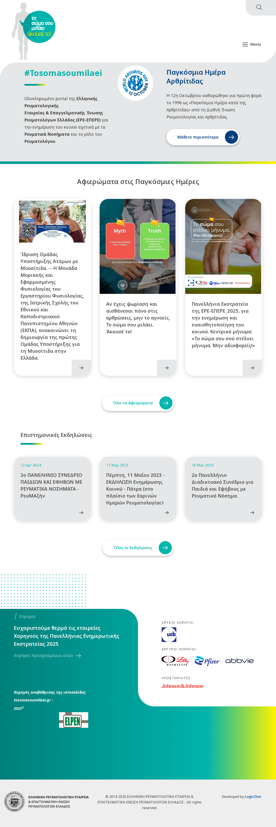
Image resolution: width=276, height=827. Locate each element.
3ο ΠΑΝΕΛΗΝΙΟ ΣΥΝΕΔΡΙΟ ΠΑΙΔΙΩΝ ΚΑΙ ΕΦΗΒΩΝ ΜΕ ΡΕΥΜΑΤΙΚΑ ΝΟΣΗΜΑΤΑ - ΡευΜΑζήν (51, 485)
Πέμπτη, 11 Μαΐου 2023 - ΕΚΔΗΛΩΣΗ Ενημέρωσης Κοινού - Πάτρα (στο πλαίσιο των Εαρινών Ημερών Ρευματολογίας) (135, 489)
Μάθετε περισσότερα (197, 137)
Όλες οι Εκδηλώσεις (132, 547)
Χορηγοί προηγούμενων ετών (43, 655)
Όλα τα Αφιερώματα (133, 402)
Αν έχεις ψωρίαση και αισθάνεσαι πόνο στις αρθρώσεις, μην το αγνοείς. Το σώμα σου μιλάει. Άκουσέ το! (138, 318)
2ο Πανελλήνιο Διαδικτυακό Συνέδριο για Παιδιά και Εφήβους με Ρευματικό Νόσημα (222, 485)
